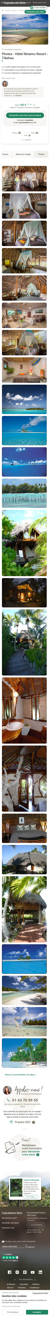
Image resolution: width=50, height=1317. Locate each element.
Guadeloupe (34, 1288)
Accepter (37, 1312)
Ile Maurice (11, 1284)
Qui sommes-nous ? (9, 1218)
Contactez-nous (8, 1228)
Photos (15, 133)
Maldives (36, 1284)
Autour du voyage (23, 154)
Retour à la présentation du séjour (20, 1075)
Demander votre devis (10, 1223)
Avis (26, 135)
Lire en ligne (30, 1197)
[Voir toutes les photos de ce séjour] (25, 29)
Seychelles (24, 1284)
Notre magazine (40, 7)
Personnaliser (13, 1312)
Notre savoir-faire (39, 3)
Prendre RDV (23, 1122)
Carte (33, 133)
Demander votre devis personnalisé (25, 115)
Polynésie (21, 1288)
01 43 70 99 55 (25, 1100)
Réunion (10, 1288)
